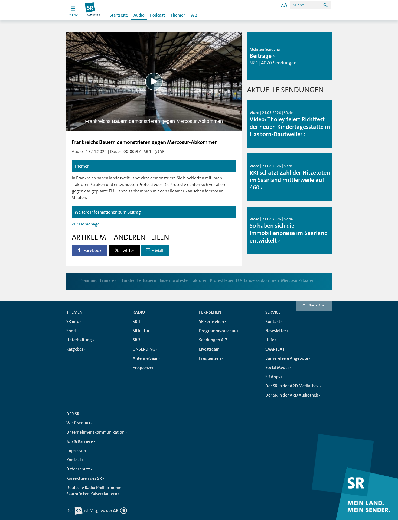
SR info (72, 321)
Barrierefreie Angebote (286, 358)
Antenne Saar (145, 358)
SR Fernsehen (211, 321)
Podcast (157, 15)
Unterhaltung (79, 340)
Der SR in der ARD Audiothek (291, 395)
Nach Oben (317, 305)
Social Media (277, 367)
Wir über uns (78, 423)
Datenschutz (78, 469)
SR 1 (137, 321)
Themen (178, 15)
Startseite (119, 15)
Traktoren (199, 280)
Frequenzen (144, 367)
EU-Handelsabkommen (257, 280)
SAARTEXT (275, 349)
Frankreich (110, 280)
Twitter (127, 250)
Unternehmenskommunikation (95, 432)
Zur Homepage (86, 224)
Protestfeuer (222, 280)
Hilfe (269, 340)
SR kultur (141, 330)
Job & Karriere (79, 441)
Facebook (92, 250)
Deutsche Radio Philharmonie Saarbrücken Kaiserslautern (93, 491)
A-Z (194, 15)
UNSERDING (144, 349)
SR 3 (137, 340)
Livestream (209, 349)
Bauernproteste (173, 280)
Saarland (89, 280)
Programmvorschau (217, 330)
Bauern (149, 280)
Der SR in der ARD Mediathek (292, 386)
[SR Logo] (93, 10)
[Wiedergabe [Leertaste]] (154, 81)
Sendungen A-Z (213, 340)
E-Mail (157, 250)
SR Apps (272, 377)
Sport (71, 330)
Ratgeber (74, 349)
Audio (139, 15)
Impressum (76, 450)
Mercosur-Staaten (298, 280)
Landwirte (131, 280)
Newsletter (275, 330)
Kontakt (272, 321)
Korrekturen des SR (84, 478)
